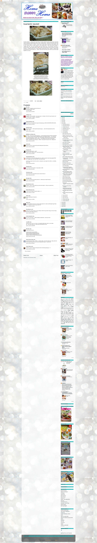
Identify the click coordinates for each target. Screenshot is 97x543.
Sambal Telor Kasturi (66, 153)
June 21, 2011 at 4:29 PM (30, 153)
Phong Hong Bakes (65, 327)
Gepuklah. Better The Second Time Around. (69, 329)
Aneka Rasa (63, 494)
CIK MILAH (63, 522)
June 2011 (64, 132)
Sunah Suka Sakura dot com (67, 361)
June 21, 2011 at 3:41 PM (30, 111)
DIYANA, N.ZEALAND (64, 525)
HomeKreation (28, 209)
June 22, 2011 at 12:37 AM (30, 236)
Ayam (72, 298)
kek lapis (68, 308)
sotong (62, 320)
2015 (63, 117)
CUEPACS (64, 383)
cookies (62, 302)
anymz (27, 195)
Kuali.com (62, 500)
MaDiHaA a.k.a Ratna (29, 134)
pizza (62, 315)
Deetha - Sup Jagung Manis (65, 499)
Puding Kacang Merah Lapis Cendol (69, 266)
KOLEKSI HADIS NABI (66, 45)
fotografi (71, 305)
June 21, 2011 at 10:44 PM (30, 225)
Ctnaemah (28, 166)
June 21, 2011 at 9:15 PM (30, 206)
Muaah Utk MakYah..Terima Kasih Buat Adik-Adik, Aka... (68, 172)
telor (64, 322)
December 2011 (65, 124)
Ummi (66, 69)
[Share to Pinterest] (41, 101)
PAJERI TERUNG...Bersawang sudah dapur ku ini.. (69, 244)
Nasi (67, 312)
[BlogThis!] (38, 101)
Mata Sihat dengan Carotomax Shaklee (69, 25)
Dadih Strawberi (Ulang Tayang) (68, 156)
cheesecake (70, 301)
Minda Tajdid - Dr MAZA (66, 49)
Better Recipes (63, 496)
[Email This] (37, 101)
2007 (63, 206)
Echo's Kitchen (64, 350)
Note (72, 312)
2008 (63, 205)
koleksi (65, 310)
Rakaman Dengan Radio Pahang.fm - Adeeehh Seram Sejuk (69, 249)
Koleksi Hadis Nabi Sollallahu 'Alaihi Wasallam (66, 47)
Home (41, 255)
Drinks (70, 304)
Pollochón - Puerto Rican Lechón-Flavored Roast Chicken (69, 337)
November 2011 (65, 125)
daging (67, 302)
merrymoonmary (48, 540)
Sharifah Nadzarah (29, 156)
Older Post (56, 255)
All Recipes (63, 493)
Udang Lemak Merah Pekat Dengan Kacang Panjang (67, 188)
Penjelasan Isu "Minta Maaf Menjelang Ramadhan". (68, 40)
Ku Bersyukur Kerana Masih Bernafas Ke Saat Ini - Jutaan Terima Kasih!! (69, 255)
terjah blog (70, 322)
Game (67, 306)
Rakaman (69, 315)
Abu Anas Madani (65, 38)
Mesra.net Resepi (64, 505)
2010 (63, 202)
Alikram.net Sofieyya (64, 491)
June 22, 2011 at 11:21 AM (30, 249)
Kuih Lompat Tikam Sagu (67, 133)
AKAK (62, 515)
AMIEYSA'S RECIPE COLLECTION (67, 517)
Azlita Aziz (28, 127)
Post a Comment (27, 251)
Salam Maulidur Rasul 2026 (68, 363)
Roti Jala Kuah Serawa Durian (67, 181)
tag (63, 321)
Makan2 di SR (68, 282)
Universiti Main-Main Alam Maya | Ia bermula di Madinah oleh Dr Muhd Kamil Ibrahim (67, 34)
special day (68, 320)
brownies (65, 300)
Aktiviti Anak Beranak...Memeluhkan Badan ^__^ (68, 184)
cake (63, 301)
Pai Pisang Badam (66, 138)
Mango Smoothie (65, 161)
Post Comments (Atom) (32, 257)
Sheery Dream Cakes (29, 239)
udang (62, 323)
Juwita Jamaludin (29, 216)
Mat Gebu (27, 228)
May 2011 (64, 195)
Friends (62, 306)
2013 (63, 120)
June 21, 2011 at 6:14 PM (30, 186)
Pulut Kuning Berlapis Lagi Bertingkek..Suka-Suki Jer (69, 216)
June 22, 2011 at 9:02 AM (30, 243)
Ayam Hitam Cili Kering (66, 142)
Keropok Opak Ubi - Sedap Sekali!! (31, 24)
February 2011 (65, 199)
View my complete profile (65, 78)
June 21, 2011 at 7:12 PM (30, 192)
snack (27, 102)
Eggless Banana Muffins (65, 348)
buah (69, 300)
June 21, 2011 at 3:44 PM (30, 118)
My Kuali (63, 281)
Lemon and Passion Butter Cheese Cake (67, 149)
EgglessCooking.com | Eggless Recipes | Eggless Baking (66, 346)
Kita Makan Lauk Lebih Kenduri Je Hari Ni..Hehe (68, 140)
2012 (63, 121)
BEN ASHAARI (64, 368)
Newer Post (26, 255)
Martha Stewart (63, 504)
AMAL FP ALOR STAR (64, 516)
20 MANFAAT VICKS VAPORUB (66, 90)
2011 (63, 123)
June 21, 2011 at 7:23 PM (30, 199)
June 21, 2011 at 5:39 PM (30, 180)
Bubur (72, 300)
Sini (39, 47)
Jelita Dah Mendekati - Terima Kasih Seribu (69, 221)
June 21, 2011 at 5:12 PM (30, 169)
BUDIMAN (62, 520)
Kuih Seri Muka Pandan (66, 177)
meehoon (71, 311)
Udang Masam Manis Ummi (67, 160)
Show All (72, 357)
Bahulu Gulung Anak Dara (67, 178)
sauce (69, 316)
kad (64, 308)
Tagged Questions (69, 321)
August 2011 (65, 129)
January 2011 (65, 200)
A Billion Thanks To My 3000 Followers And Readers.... (67, 174)
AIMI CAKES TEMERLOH (65, 511)
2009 (63, 203)
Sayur (72, 316)
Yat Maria (27, 114)
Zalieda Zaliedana (29, 121)
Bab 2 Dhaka (64, 35)
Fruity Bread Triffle (66, 143)
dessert (63, 304)
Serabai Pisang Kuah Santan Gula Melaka (69, 276)
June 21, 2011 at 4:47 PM (30, 163)
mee (66, 311)
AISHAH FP (63, 512)
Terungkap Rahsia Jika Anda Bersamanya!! (69, 227)
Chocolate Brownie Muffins (67, 180)
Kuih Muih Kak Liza (64, 501)
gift (69, 306)
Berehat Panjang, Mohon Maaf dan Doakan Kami (68, 233)
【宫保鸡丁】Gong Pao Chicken (69, 352)
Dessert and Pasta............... (68, 396)
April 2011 (64, 196)
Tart (61, 322)
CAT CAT (62, 521)
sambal (65, 316)
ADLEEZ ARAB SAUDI (64, 510)
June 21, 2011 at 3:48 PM (30, 131)
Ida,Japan (27, 178)
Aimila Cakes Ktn (64, 490)
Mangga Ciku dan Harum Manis (68, 164)
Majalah (62, 311)
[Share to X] (39, 101)
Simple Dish (64, 319)
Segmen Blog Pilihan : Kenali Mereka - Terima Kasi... (67, 147)
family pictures (64, 305)
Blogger (56, 540)
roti (72, 315)
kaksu (27, 202)
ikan (72, 306)
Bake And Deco (63, 495)
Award (66, 298)
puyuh (65, 315)
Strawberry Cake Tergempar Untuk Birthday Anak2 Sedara (68, 167)
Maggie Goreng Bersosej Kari (67, 135)
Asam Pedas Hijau (66, 165)
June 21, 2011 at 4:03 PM (30, 146)
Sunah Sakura (28, 246)
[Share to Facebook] (40, 101)
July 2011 (64, 131)
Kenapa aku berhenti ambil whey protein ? (69, 370)
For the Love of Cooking (66, 342)
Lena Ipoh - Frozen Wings (65, 503)
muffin (62, 312)
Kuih (69, 310)
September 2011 (65, 128)
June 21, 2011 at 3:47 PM (30, 124)
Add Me (62, 82)
